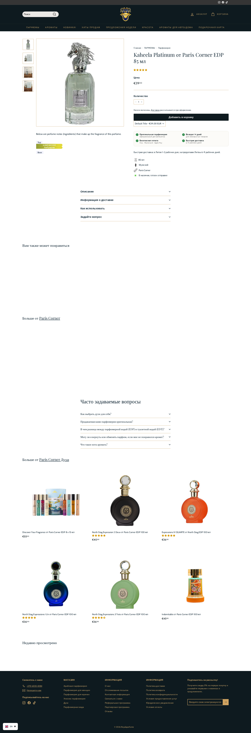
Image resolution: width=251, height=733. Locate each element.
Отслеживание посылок (116, 690)
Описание (87, 191)
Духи (66, 703)
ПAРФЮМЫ (32, 27)
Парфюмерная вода (74, 707)
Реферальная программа (117, 703)
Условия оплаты (154, 707)
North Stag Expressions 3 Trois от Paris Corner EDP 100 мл (120, 614)
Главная (137, 48)
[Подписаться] (225, 702)
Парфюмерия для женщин (77, 690)
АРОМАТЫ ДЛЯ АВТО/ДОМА (176, 27)
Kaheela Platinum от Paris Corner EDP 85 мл (34, 288)
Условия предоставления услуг (161, 698)
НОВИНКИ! (69, 27)
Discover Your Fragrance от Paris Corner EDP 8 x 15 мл (48, 532)
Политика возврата (155, 690)
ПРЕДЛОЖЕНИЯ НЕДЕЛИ (121, 27)
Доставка (155, 110)
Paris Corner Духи (54, 459)
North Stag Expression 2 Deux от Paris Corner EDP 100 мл (120, 532)
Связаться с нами (113, 698)
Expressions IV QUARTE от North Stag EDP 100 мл (186, 532)
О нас (108, 686)
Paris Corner (49, 318)
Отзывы (108, 711)
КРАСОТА (148, 27)
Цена (137, 77)
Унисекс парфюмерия (75, 698)
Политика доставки (155, 686)
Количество (141, 96)
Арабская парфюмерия (75, 686)
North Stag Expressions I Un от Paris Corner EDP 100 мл (49, 614)
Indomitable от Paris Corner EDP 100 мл (181, 614)
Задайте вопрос (91, 217)
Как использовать (92, 208)
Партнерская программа (117, 707)
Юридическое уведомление (160, 703)
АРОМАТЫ (51, 27)
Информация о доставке (96, 200)
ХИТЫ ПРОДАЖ (91, 27)
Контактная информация (117, 694)
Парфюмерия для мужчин (76, 694)
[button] (141, 70)
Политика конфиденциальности (162, 694)
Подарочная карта (212, 27)
